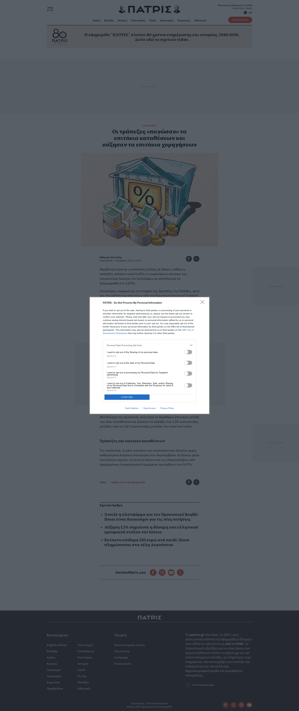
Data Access (149, 408)
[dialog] (149, 355)
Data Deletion (132, 408)
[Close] (203, 303)
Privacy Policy (167, 408)
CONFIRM (127, 397)
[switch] (188, 352)
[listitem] (149, 345)
